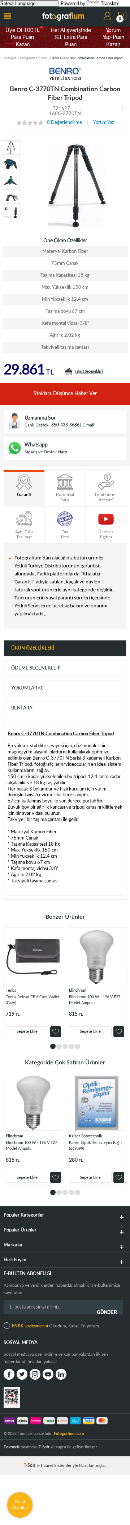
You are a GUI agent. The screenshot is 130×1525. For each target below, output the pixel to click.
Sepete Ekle (27, 1031)
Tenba (11, 990)
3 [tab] (65, 1046)
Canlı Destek (36, 425)
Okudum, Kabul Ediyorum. (56, 1326)
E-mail (88, 425)
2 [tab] (59, 1046)
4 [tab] (71, 1046)
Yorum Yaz (103, 122)
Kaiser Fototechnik (85, 1136)
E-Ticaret (44, 1465)
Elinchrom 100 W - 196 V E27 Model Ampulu (94, 1000)
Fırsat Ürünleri (20, 1504)
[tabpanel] (33, 983)
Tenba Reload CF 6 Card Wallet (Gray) (33, 1000)
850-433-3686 (65, 425)
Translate (110, 3)
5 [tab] (77, 1046)
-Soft (30, 1465)
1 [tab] (53, 1046)
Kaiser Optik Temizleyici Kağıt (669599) (95, 1145)
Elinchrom (77, 990)
